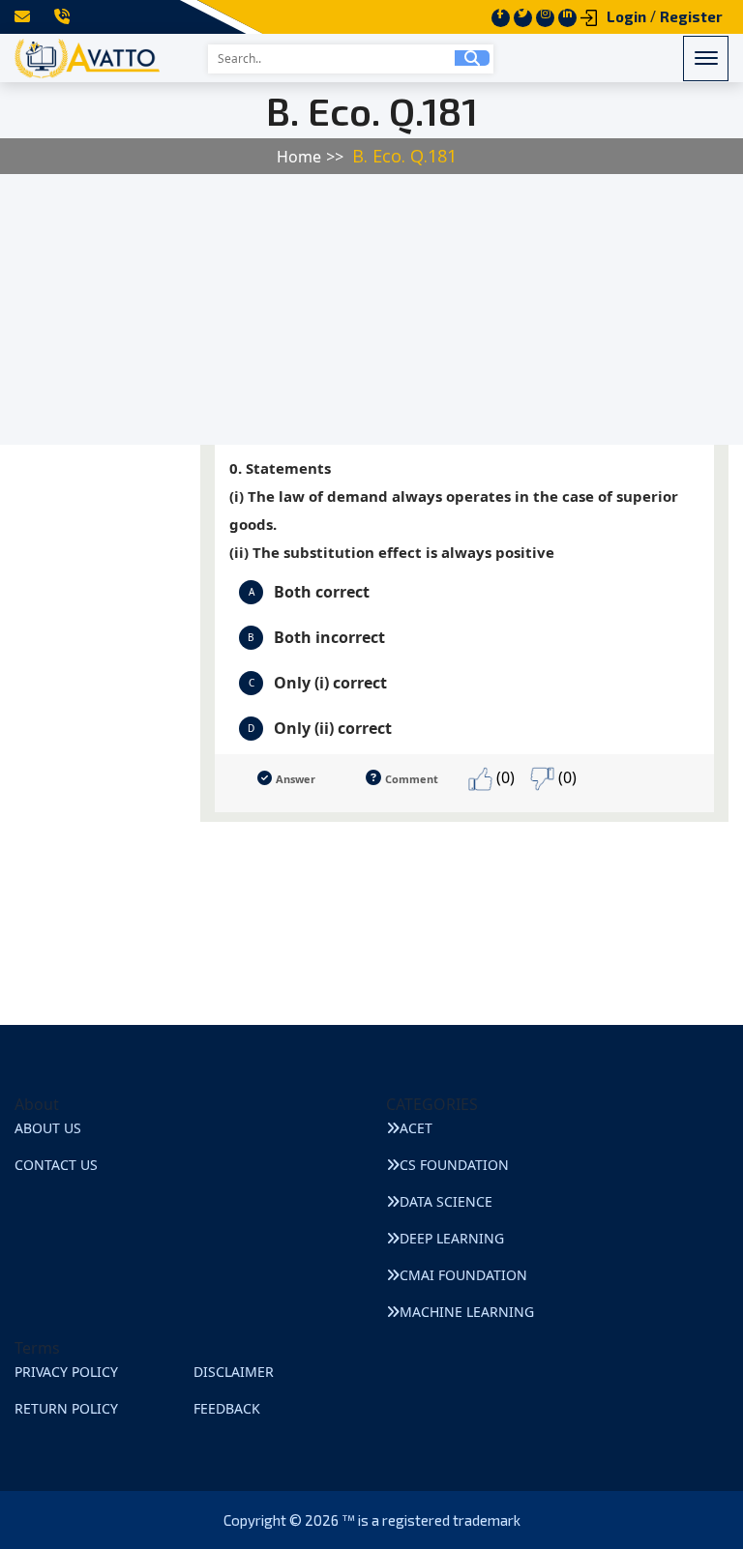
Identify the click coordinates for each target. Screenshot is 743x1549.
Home (299, 156)
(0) (503, 777)
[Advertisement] (371, 309)
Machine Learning (467, 1311)
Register (691, 16)
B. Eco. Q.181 (404, 155)
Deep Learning (452, 1238)
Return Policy (66, 1408)
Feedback (226, 1408)
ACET (416, 1128)
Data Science (446, 1201)
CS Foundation (454, 1164)
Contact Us (56, 1164)
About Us (48, 1128)
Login (626, 16)
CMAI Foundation (463, 1275)
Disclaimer (233, 1371)
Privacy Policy (66, 1371)
